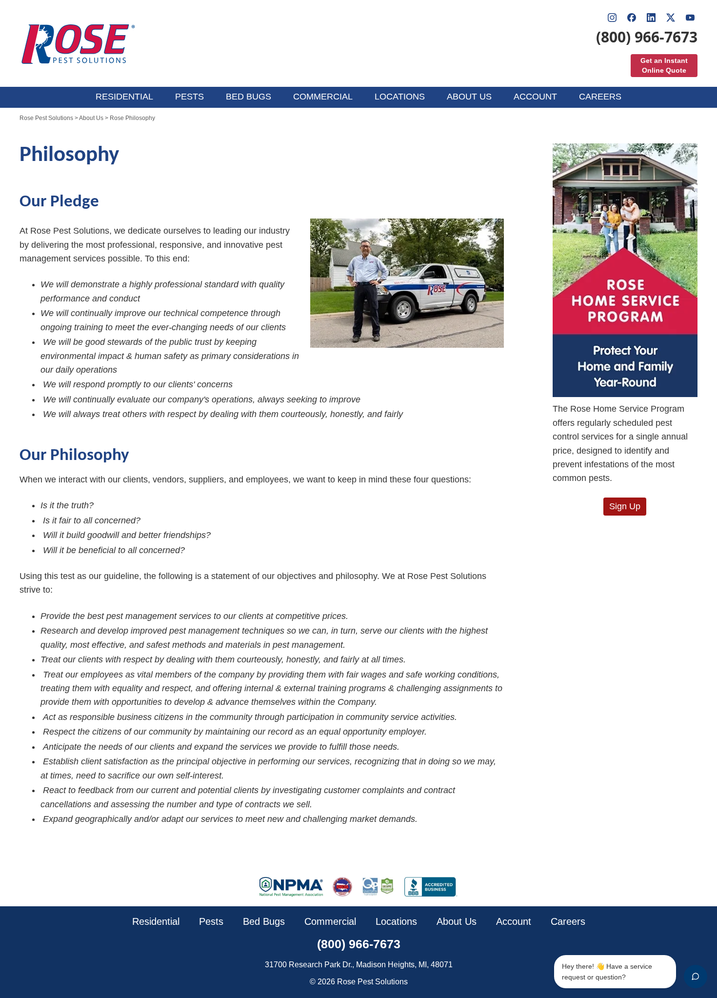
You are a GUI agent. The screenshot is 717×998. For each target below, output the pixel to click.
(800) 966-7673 (646, 37)
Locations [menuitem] (400, 96)
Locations (396, 921)
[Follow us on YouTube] (690, 17)
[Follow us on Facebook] (631, 17)
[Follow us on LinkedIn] (651, 17)
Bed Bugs (264, 921)
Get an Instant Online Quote (664, 65)
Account (513, 921)
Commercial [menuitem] (323, 96)
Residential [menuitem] (124, 96)
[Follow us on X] (670, 17)
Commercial (330, 921)
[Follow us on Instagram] (612, 17)
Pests (211, 921)
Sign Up (624, 506)
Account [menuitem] (535, 96)
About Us (91, 118)
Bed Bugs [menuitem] (248, 96)
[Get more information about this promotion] (625, 270)
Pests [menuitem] (189, 96)
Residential (155, 921)
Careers (568, 921)
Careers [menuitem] (600, 96)
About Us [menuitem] (469, 96)
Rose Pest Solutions (46, 118)
